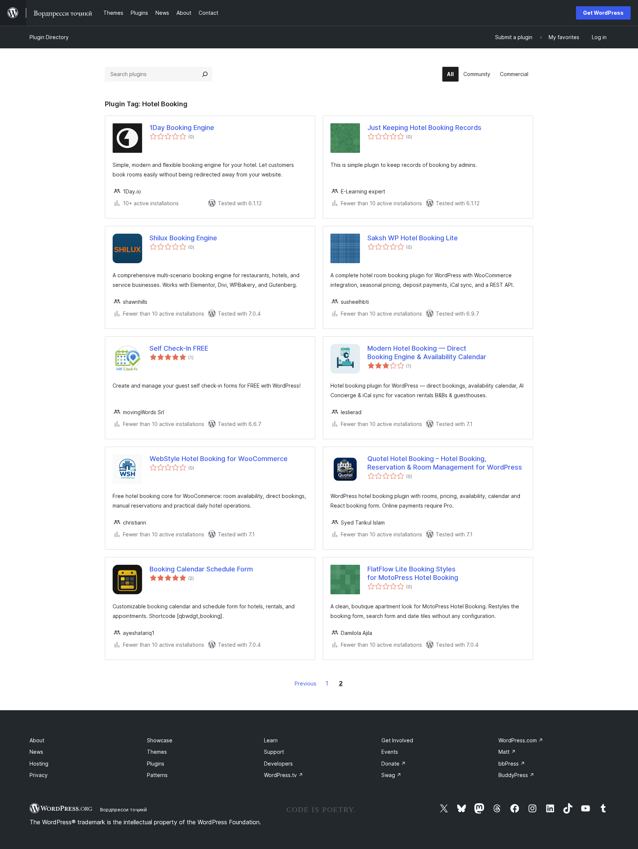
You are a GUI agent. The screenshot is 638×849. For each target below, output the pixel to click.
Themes (157, 752)
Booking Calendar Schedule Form (201, 569)
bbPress (511, 763)
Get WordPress (603, 13)
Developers (278, 763)
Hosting (39, 763)
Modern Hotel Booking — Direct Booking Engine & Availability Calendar (426, 352)
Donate (393, 763)
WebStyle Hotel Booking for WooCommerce (219, 459)
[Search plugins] (205, 74)
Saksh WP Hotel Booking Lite (412, 238)
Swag (391, 775)
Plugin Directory (49, 37)
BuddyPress (516, 775)
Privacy (39, 775)
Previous (305, 683)
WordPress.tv (283, 775)
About (37, 740)
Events (389, 752)
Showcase (159, 740)
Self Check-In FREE (179, 348)
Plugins (155, 763)
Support (274, 752)
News (36, 752)
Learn (271, 740)
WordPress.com (520, 740)
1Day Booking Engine (182, 127)
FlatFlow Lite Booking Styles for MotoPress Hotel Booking (412, 573)
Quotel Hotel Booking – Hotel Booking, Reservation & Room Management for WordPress (444, 463)
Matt (507, 752)
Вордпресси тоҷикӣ (123, 809)
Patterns (157, 775)
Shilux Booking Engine (183, 238)
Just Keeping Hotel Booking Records (424, 127)
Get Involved (397, 740)
